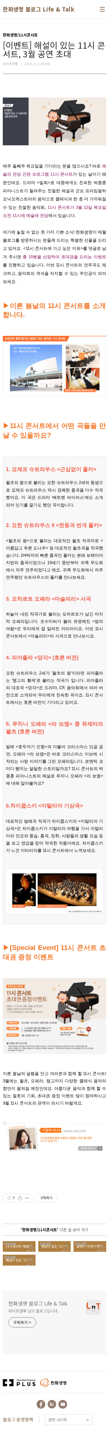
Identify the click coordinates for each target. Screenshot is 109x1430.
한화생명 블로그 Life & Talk (38, 9)
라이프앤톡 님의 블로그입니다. (33, 1311)
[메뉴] (102, 9)
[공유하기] (19, 1198)
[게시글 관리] (26, 1198)
